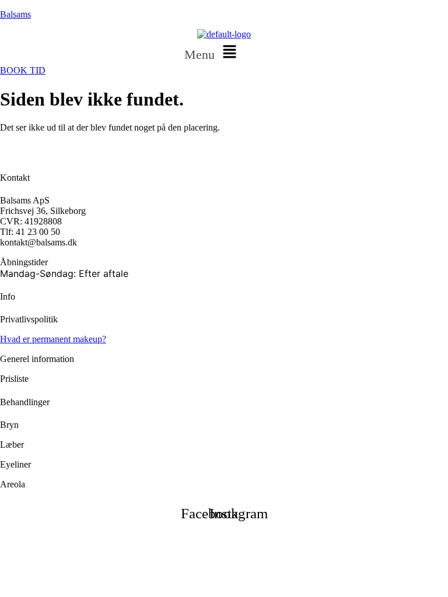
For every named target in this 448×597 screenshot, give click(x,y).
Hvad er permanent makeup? (53, 339)
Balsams (15, 14)
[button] (213, 52)
